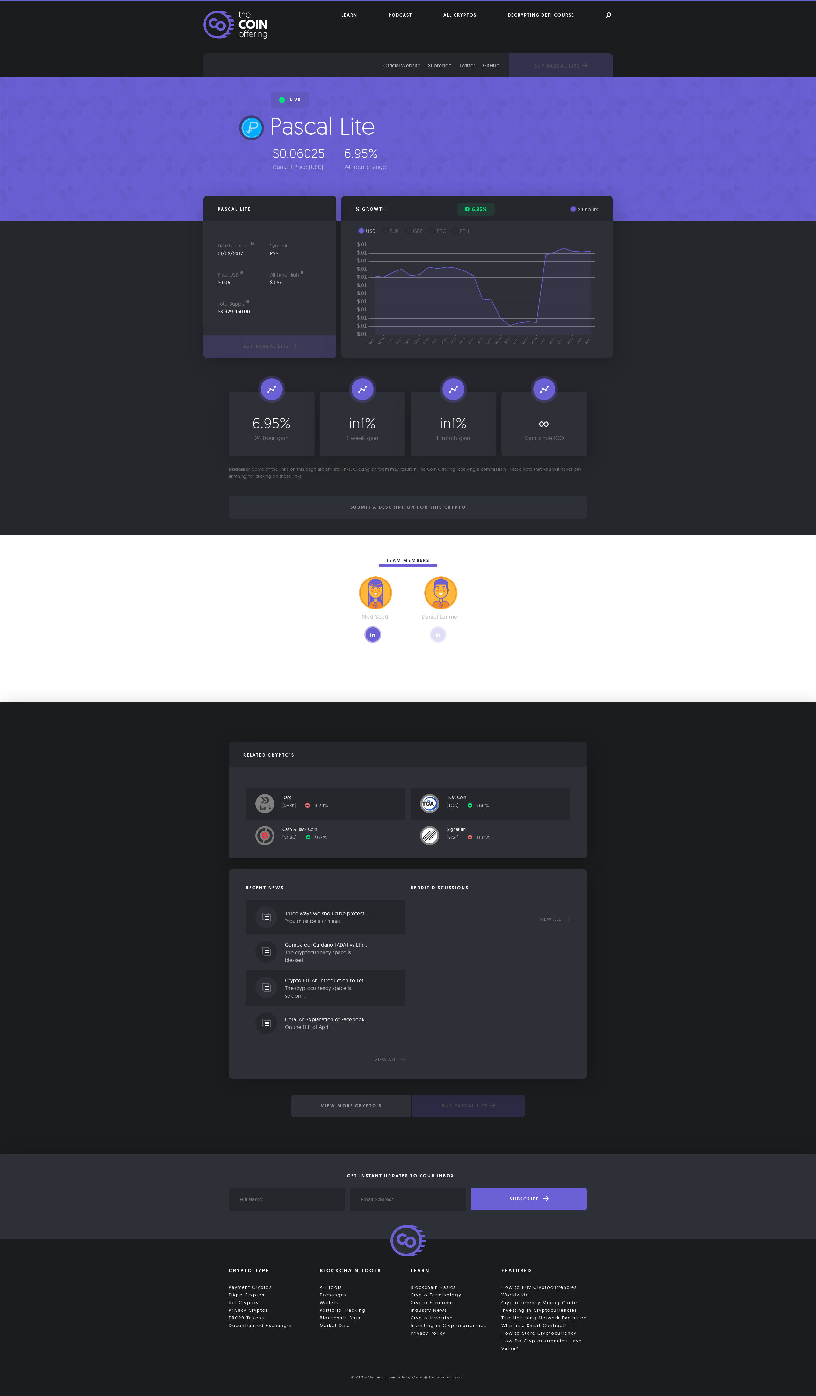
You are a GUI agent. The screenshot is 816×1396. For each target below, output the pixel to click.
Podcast (400, 15)
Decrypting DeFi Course (541, 15)
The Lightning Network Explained (544, 1318)
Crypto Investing (432, 1318)
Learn (349, 15)
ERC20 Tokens (246, 1318)
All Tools (331, 1287)
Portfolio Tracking (343, 1310)
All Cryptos (460, 15)
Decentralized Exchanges (261, 1325)
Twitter (467, 65)
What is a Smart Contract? (534, 1325)
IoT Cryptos (244, 1302)
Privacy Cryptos (248, 1310)
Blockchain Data (340, 1318)
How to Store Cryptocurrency (539, 1333)
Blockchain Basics (433, 1287)
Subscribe (525, 1199)
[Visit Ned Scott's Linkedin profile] (372, 634)
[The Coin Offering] (408, 1241)
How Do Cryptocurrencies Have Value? (541, 1344)
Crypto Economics (434, 1302)
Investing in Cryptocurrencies (448, 1325)
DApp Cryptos (247, 1295)
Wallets (329, 1302)
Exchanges (333, 1295)
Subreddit (439, 65)
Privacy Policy (428, 1333)
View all (386, 1059)
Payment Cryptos (250, 1287)
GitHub (491, 65)
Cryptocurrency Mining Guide (539, 1302)
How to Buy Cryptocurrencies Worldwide (539, 1291)
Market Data (335, 1325)
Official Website (401, 65)
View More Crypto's (351, 1106)
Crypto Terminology (436, 1295)
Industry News (429, 1310)
